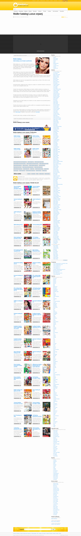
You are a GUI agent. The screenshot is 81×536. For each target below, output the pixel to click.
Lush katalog (55, 145)
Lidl (53, 338)
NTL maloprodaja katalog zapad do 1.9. (36, 276)
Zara (54, 420)
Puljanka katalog (56, 197)
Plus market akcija (56, 509)
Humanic (54, 324)
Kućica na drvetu (56, 349)
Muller (37, 173)
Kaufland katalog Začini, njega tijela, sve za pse (18, 327)
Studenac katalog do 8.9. (37, 263)
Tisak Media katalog (56, 222)
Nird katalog (55, 252)
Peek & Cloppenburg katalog (57, 184)
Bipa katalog (55, 78)
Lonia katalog (55, 148)
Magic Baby (55, 351)
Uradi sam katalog (56, 230)
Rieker (54, 389)
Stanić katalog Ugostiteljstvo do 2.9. (36, 429)
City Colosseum (55, 435)
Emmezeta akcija (56, 490)
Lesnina (54, 337)
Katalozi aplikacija (54, 518)
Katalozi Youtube (55, 533)
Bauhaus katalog (56, 75)
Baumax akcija (55, 483)
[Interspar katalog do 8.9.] (36, 347)
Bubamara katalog (56, 81)
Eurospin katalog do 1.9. (37, 301)
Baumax (54, 280)
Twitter (60, 533)
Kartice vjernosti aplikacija (55, 521)
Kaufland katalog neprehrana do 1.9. (37, 327)
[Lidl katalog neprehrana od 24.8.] (36, 423)
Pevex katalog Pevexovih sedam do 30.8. (18, 365)
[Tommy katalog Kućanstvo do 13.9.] (17, 411)
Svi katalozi (55, 243)
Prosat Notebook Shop (57, 196)
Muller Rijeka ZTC (26, 168)
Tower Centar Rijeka (56, 452)
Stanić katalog (55, 210)
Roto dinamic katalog (56, 204)
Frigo (54, 315)
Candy (54, 425)
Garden (54, 316)
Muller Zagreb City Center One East (32, 163)
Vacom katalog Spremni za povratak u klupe (17, 187)
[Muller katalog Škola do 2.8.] (36, 157)
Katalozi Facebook (49, 533)
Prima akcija (55, 511)
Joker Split (55, 442)
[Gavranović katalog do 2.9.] (17, 271)
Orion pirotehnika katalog (57, 178)
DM (53, 309)
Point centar (55, 446)
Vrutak (54, 419)
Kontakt (21, 533)
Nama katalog (55, 168)
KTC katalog (55, 138)
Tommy (54, 396)
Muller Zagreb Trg (31, 161)
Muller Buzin (44, 170)
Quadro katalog (55, 257)
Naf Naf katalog (55, 169)
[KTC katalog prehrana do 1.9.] (36, 245)
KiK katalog (55, 132)
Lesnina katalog (55, 140)
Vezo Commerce (56, 415)
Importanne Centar (56, 441)
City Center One (55, 434)
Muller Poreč (46, 168)
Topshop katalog (56, 226)
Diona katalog (55, 98)
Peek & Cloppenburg (56, 374)
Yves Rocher (55, 421)
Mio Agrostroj (55, 361)
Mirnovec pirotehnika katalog (57, 161)
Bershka (54, 283)
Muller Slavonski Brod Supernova (28, 167)
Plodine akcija (55, 508)
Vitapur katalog (55, 232)
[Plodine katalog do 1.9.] (17, 322)
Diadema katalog (56, 97)
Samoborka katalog (56, 207)
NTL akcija (55, 495)
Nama (54, 365)
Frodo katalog (55, 110)
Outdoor (39, 11)
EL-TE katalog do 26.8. (18, 416)
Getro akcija (55, 491)
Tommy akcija (55, 512)
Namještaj (21, 11)
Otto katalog (55, 180)
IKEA (54, 326)
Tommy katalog (55, 225)
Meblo (54, 356)
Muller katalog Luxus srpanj (27, 13)
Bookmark (29, 533)
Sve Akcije (55, 514)
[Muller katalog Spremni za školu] (17, 144)
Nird (54, 368)
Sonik (54, 409)
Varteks (54, 413)
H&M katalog (55, 115)
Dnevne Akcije (55, 476)
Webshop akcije (55, 63)
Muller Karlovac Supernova (30, 170)
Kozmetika (62, 11)
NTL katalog (55, 174)
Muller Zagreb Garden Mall (39, 161)
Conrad (54, 302)
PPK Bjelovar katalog (56, 198)
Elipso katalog (55, 103)
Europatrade (55, 313)
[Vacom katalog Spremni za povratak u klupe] (17, 195)
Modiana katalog (56, 166)
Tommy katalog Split (37, 224)
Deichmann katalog (56, 96)
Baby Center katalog (56, 74)
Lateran (54, 336)
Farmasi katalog (55, 107)
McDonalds (55, 354)
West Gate (55, 453)
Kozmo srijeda (55, 501)
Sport (54, 467)
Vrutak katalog (55, 233)
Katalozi (33, 0)
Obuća (30, 11)
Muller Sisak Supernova (38, 167)
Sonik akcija (55, 513)
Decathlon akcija (56, 488)
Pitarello (54, 377)
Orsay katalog (55, 179)
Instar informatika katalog (57, 126)
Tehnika (44, 11)
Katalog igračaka (56, 473)
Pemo (54, 373)
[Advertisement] (40, 26)
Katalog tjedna (55, 242)
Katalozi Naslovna (15, 9)
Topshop (54, 397)
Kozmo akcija (55, 500)
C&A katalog (55, 87)
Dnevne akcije (55, 58)
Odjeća (26, 11)
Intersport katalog (56, 128)
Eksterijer (35, 11)
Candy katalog (55, 246)
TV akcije (60, 0)
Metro (54, 357)
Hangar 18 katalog (56, 116)
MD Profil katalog (56, 155)
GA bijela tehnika (56, 113)
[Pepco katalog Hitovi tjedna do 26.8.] (17, 385)
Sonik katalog (55, 215)
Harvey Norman (55, 321)
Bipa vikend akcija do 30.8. (57, 270)
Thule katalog (55, 256)
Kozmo (54, 344)
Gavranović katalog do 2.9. (18, 263)
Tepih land (55, 392)
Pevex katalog (55, 186)
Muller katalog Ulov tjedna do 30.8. (18, 390)
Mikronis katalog (56, 162)
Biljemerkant (55, 286)
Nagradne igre (55, 68)
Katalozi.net (22, 176)
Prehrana (15, 11)
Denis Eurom (55, 307)
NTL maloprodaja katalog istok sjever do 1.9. (18, 289)
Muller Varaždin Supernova (33, 165)
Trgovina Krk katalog (56, 227)
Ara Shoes (55, 278)
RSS (37, 533)
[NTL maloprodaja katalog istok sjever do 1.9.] (17, 296)
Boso (54, 292)
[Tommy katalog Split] (36, 233)
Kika (54, 330)
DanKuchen (55, 303)
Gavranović (55, 318)
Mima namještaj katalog (57, 163)
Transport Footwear (56, 398)
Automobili (55, 479)
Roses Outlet (55, 448)
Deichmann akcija (56, 489)
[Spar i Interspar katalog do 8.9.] (17, 360)
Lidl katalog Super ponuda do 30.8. (37, 289)
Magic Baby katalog (56, 149)
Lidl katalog (55, 142)
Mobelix (54, 362)
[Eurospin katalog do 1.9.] (36, 309)
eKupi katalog (55, 101)
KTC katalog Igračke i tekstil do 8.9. (18, 250)
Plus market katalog (56, 192)
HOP (54, 325)
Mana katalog (55, 150)
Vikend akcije (42, 0)
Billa (54, 284)
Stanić (54, 406)
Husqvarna (55, 249)
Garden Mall (55, 439)
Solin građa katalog (56, 213)
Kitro (54, 331)
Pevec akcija (55, 507)
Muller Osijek (16, 170)
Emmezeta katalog (56, 104)
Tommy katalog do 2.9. (18, 200)
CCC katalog (55, 86)
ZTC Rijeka (55, 454)
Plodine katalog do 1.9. (18, 314)
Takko (54, 391)
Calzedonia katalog (56, 84)
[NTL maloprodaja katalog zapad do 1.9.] (36, 283)
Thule (54, 426)
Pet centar (55, 372)
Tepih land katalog (56, 221)
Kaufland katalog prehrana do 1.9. (18, 339)
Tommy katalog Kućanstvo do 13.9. (18, 403)
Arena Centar (55, 430)
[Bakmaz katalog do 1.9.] (36, 360)
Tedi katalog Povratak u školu (36, 377)
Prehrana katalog (56, 195)
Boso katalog (55, 80)
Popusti (47, 0)
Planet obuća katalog (56, 190)
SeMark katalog (55, 208)
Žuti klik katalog (55, 237)
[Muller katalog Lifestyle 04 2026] (17, 157)
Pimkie (54, 378)
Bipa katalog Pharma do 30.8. (36, 250)
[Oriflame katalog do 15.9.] (17, 309)
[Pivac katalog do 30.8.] (36, 398)
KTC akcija (55, 502)
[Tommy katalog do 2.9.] (17, 207)
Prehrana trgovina (56, 384)
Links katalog (55, 143)
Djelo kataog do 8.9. (18, 224)
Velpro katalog (55, 258)
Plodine (54, 380)
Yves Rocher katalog (56, 239)
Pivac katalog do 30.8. (36, 390)
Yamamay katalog (56, 238)
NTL (54, 371)
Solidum (54, 451)
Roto (54, 390)
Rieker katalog (55, 202)
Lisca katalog (55, 144)
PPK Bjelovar (55, 386)
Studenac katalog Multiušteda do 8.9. (37, 212)
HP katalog (55, 250)
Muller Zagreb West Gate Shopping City (20, 161)
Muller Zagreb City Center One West (19, 163)
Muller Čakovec (38, 170)
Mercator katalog (56, 157)
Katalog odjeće (55, 474)
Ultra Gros (55, 412)
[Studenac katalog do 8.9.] (36, 271)
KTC (54, 333)
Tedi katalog (55, 219)
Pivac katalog (55, 189)
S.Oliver (54, 408)
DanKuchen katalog (56, 93)
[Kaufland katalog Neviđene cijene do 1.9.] (36, 322)
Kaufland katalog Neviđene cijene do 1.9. (37, 314)
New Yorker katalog (56, 172)
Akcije (38, 0)
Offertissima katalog (56, 175)
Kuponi (51, 0)
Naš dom (54, 367)
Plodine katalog (55, 191)
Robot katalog (55, 203)
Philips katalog (55, 255)
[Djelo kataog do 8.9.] (17, 233)
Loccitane (54, 343)
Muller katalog (40, 51)
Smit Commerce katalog (57, 209)
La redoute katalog (56, 139)
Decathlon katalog (56, 95)
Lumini (54, 445)
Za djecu (49, 11)
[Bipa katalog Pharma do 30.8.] (36, 258)
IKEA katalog (55, 125)
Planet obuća (55, 379)
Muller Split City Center (17, 167)
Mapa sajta (25, 533)
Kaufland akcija (55, 496)
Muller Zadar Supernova (17, 165)
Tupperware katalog (56, 228)
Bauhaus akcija (55, 484)
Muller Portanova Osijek (39, 168)
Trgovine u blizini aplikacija (55, 524)
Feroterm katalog (56, 109)
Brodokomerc (55, 289)
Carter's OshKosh (56, 296)
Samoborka (55, 403)
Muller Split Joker (42, 165)
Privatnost (18, 533)
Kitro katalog (55, 134)
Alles (54, 424)
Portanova (55, 447)
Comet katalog (55, 91)
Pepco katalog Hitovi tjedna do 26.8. (17, 378)
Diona (54, 308)
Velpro (54, 414)
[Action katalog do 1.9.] (36, 207)
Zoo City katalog (56, 236)
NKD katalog (55, 173)
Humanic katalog (56, 122)
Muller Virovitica (25, 165)
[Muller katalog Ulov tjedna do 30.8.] (17, 398)
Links (54, 339)
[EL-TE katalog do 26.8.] (17, 423)
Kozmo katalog (55, 137)
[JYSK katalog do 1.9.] (17, 220)
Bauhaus (54, 279)
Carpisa (54, 295)
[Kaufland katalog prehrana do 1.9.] (17, 347)
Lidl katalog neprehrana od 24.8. (37, 416)
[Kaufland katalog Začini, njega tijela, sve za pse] (17, 334)
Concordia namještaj (56, 301)
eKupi (54, 310)
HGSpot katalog (55, 121)
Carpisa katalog (55, 85)
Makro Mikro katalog (56, 151)
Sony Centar (55, 407)
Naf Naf (54, 366)
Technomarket (55, 395)
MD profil (54, 355)
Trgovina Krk (55, 401)
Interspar (54, 327)
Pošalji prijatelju (33, 533)
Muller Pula (32, 168)
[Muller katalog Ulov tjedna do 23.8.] (36, 144)
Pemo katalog (55, 183)
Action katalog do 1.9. (37, 200)
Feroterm (54, 314)
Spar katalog (55, 216)
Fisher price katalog (56, 108)
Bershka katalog (56, 79)
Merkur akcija (55, 506)
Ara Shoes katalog (56, 72)
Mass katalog (55, 154)
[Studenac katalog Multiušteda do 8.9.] (36, 220)
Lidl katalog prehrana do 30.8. (18, 428)
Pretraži (22, 529)
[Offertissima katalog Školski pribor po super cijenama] (36, 372)
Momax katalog (55, 167)
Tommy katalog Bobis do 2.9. (36, 187)
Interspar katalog (56, 127)
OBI (54, 402)
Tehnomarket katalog (56, 220)
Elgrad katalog (55, 102)
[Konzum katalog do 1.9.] (17, 283)
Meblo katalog (55, 156)
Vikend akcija (55, 478)
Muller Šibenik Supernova (18, 168)
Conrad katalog (55, 92)
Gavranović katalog (56, 114)
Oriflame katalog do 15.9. (18, 301)
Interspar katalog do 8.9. (37, 339)
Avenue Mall (55, 431)
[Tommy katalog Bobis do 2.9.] (36, 195)
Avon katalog (55, 73)
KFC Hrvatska (55, 332)
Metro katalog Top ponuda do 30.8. (18, 238)
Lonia (54, 345)
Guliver (54, 320)
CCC (54, 297)
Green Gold (55, 440)
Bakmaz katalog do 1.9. (37, 352)
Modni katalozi (55, 475)
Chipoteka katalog (56, 90)
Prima (54, 383)
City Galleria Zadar (56, 436)
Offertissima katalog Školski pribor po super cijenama (37, 365)
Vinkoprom (55, 418)
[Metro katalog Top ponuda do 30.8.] (17, 245)
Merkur (54, 360)
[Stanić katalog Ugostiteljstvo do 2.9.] (36, 436)
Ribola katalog (55, 201)
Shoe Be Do (55, 404)
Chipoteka (55, 298)
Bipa (54, 285)
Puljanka (54, 385)
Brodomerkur (55, 290)
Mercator (54, 359)
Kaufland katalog (56, 131)
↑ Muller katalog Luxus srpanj (64, 535)
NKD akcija (55, 494)
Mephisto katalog (56, 160)
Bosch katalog (55, 245)
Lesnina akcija (55, 503)
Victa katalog (55, 231)
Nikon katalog (55, 251)
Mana (54, 350)
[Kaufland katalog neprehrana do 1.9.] (36, 334)
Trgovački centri (55, 65)
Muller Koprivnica (22, 170)
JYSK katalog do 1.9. (17, 212)
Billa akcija (55, 485)
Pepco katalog (55, 185)
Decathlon (55, 304)
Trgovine (55, 0)
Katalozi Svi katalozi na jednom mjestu (21, 5)
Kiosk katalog (55, 133)
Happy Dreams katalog (57, 119)
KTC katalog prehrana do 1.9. (36, 238)
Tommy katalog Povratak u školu (36, 403)
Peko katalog (55, 181)
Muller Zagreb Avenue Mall (44, 163)
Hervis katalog (55, 120)
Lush (54, 342)
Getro (54, 319)
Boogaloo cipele (55, 291)
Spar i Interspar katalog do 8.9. (17, 352)
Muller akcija (42, 173)
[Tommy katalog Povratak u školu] (36, 411)
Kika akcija (55, 497)
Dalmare (54, 437)
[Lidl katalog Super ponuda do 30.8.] (36, 296)
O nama (14, 533)
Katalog (40, 533)
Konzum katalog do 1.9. (18, 276)
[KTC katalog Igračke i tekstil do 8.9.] (17, 258)
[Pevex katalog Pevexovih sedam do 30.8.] (17, 372)
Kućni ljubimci (55, 11)
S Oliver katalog (55, 214)
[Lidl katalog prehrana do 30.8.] (17, 436)
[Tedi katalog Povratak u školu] (36, 385)
